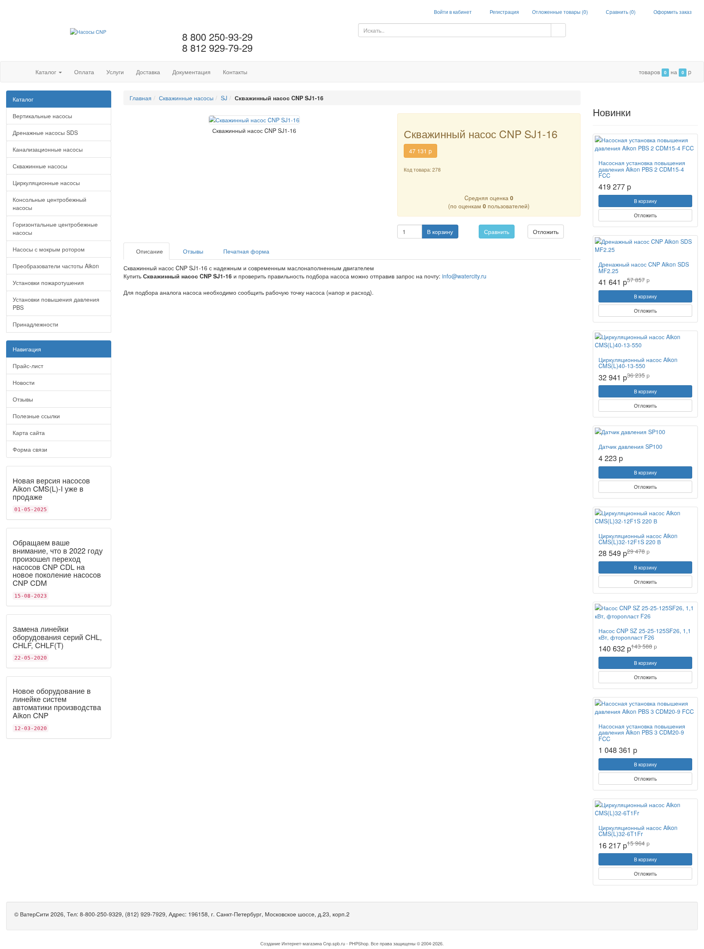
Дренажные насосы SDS (45, 132)
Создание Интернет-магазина (291, 943)
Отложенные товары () (560, 11)
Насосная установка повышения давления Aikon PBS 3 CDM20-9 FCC (641, 732)
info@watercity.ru (464, 276)
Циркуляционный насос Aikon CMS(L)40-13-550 (638, 362)
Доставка (148, 72)
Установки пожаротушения (48, 282)
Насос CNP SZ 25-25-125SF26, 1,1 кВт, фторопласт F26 (644, 634)
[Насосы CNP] (88, 30)
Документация (191, 72)
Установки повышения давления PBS (56, 303)
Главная (141, 98)
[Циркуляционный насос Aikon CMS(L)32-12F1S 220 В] (645, 517)
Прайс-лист (28, 366)
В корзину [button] (440, 231)
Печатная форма (245, 251)
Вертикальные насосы (42, 116)
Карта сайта (29, 432)
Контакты (235, 72)
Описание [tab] (148, 251)
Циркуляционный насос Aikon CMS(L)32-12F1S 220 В (638, 539)
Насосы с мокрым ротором (49, 249)
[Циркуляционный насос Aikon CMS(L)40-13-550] (645, 341)
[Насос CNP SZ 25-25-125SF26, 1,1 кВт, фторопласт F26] (645, 612)
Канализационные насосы (48, 149)
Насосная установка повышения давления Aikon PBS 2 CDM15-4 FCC (641, 169)
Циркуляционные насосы (46, 183)
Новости (24, 382)
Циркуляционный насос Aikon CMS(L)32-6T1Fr (638, 830)
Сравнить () (620, 11)
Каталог (46, 72)
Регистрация (503, 11)
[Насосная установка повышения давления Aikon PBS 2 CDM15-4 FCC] (645, 144)
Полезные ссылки (36, 416)
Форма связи (30, 449)
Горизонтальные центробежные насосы (55, 228)
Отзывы (23, 399)
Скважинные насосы (40, 166)
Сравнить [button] (496, 231)
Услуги (115, 72)
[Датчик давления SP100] (645, 432)
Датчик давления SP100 (630, 446)
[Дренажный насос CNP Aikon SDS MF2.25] (645, 245)
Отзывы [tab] (192, 251)
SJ (224, 98)
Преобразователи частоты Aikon (56, 266)
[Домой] (21, 72)
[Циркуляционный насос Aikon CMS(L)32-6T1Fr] (645, 809)
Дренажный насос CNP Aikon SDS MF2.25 (643, 267)
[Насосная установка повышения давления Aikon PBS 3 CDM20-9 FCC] (645, 707)
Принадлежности (35, 324)
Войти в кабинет (452, 11)
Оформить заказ (672, 11)
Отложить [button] (546, 231)
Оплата (84, 72)
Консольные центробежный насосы (49, 203)
